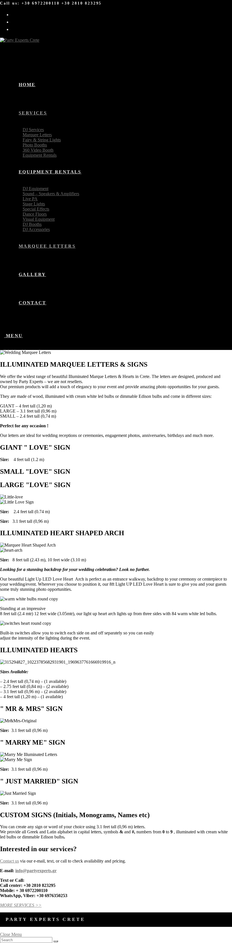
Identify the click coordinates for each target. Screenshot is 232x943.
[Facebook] (16, 14)
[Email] (16, 28)
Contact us (9, 861)
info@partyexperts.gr (36, 870)
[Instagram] (16, 21)
